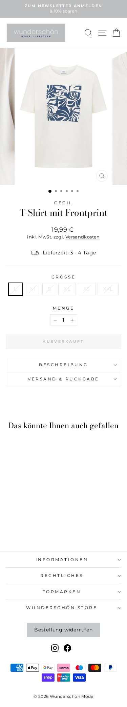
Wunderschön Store (61, 607)
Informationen (62, 559)
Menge (64, 308)
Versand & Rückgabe (63, 379)
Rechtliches (61, 575)
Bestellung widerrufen (63, 630)
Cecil (63, 203)
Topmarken (62, 591)
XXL (108, 289)
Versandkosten (82, 237)
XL (67, 289)
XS (86, 289)
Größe (63, 277)
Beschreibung (63, 364)
